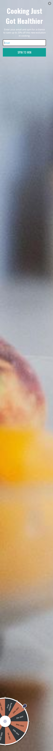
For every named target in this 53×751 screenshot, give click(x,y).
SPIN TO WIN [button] (24, 52)
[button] (49, 3)
